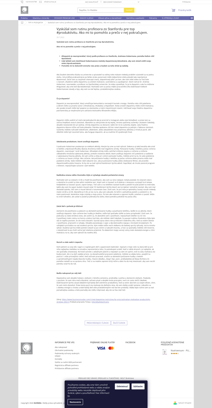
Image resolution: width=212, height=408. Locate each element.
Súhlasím (138, 386)
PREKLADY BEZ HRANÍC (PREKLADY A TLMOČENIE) (98, 378)
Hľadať (129, 10)
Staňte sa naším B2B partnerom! (68, 362)
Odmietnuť (122, 386)
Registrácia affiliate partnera (66, 365)
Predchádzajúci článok (98, 323)
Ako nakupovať (91, 2)
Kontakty (58, 359)
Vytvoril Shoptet (184, 403)
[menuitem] (24, 18)
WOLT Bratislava (127, 378)
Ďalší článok (119, 323)
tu (69, 395)
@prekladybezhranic (100, 302)
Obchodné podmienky (112, 2)
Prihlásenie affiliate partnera (67, 368)
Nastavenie (75, 402)
